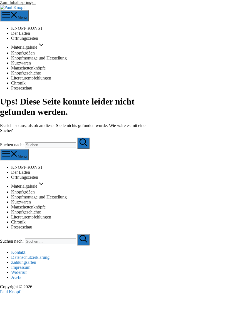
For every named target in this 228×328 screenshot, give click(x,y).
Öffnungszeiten (24, 38)
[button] (41, 47)
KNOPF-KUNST (27, 28)
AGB (16, 277)
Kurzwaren (21, 63)
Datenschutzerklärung (30, 257)
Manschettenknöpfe (28, 68)
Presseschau (21, 88)
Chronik (18, 83)
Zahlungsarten (23, 262)
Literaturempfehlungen (31, 78)
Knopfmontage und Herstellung (39, 58)
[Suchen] (83, 143)
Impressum (20, 267)
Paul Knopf (10, 291)
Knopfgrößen (23, 53)
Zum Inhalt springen (18, 2)
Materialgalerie (24, 47)
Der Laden (20, 33)
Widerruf (19, 272)
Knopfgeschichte (26, 73)
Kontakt (18, 252)
